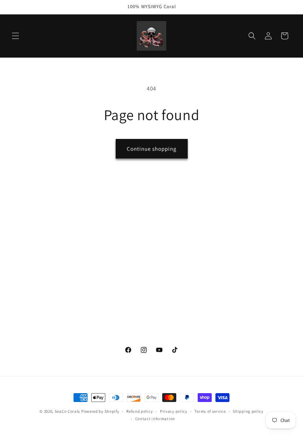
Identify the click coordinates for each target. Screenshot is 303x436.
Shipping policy (248, 411)
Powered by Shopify (100, 411)
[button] (15, 36)
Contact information (155, 418)
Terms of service (209, 411)
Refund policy (139, 411)
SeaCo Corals (67, 411)
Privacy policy (173, 411)
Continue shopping (152, 148)
